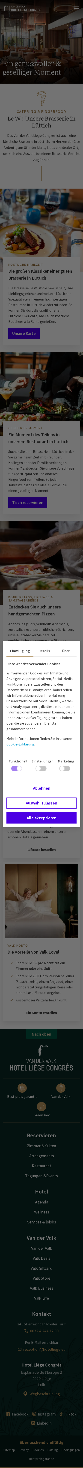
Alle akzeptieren (41, 818)
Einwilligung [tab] (20, 650)
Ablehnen (41, 788)
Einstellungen (42, 761)
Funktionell (18, 761)
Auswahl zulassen (41, 803)
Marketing (66, 761)
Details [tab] (44, 650)
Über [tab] (66, 650)
